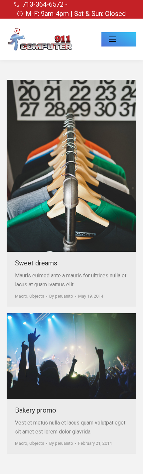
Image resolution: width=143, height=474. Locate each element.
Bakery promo (35, 410)
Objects (36, 296)
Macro (21, 296)
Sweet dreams (36, 263)
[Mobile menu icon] (118, 39)
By (61, 296)
